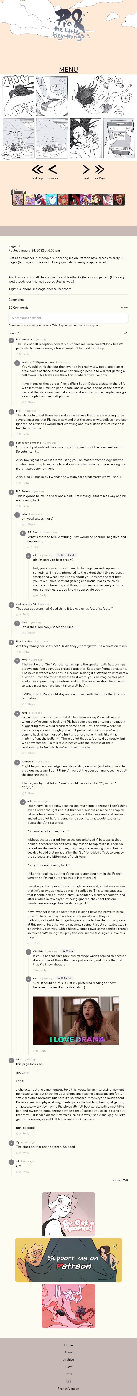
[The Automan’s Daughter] (63, 199)
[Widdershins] (96, 199)
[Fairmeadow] (18, 199)
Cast (68, 1367)
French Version (68, 1389)
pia (19, 289)
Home (68, 1345)
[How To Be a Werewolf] (40, 199)
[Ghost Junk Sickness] (85, 199)
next (86, 178)
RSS (68, 1381)
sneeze (52, 289)
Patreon (84, 258)
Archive (68, 1360)
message (39, 289)
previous (53, 178)
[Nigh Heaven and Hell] (74, 199)
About (68, 1352)
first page (38, 178)
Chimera (66, 192)
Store (68, 1374)
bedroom (64, 289)
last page (99, 178)
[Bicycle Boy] (119, 199)
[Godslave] (108, 199)
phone (27, 289)
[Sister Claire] (29, 199)
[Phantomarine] (51, 199)
